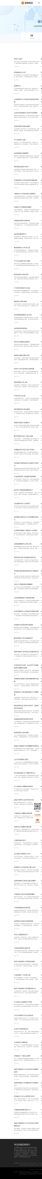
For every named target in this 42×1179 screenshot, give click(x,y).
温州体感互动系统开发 (32, 1173)
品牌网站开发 (29, 1172)
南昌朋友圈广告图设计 (34, 1165)
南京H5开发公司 (23, 1163)
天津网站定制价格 (22, 1172)
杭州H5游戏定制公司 (23, 1173)
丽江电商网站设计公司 (36, 1172)
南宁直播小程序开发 (23, 1165)
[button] (40, 31)
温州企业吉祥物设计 (32, 1163)
